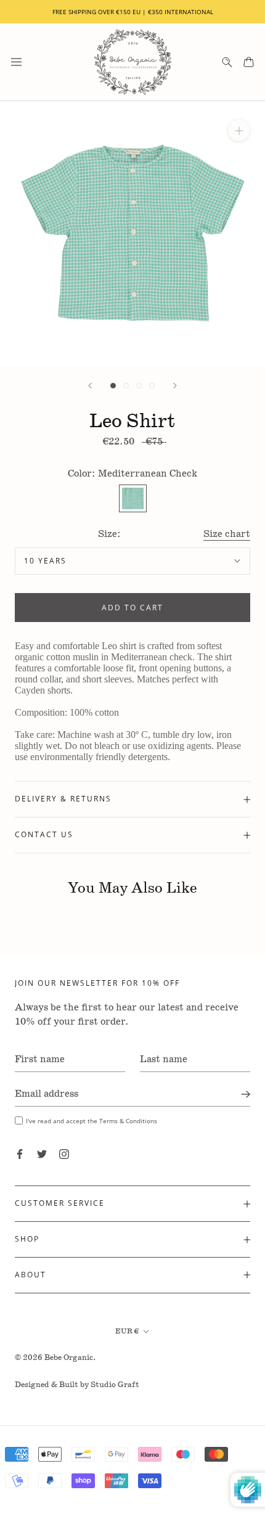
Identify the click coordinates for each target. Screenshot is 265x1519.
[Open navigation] (16, 62)
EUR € (127, 1331)
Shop (27, 1239)
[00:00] (132, 233)
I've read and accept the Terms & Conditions (91, 1120)
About (30, 1274)
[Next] (175, 385)
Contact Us (44, 834)
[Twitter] (42, 1154)
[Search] (227, 62)
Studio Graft (115, 1385)
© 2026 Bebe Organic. (55, 1358)
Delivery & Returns (63, 798)
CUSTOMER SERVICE (60, 1203)
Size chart (226, 534)
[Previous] (90, 385)
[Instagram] (64, 1154)
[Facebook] (20, 1154)
